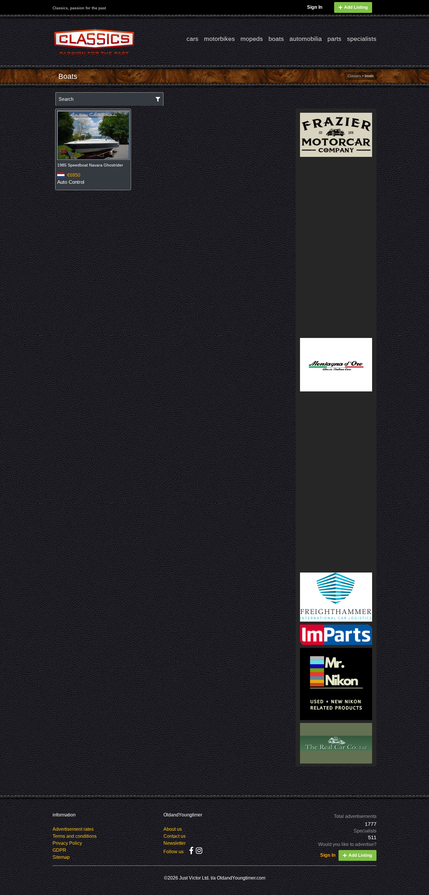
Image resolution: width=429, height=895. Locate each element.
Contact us (174, 836)
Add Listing (356, 7)
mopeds (251, 38)
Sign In (314, 7)
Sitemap (61, 857)
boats (276, 38)
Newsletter (174, 843)
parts (334, 38)
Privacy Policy (67, 843)
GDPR (59, 850)
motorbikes (219, 38)
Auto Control (70, 182)
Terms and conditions (75, 836)
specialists (361, 38)
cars (192, 38)
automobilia (306, 38)
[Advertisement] (336, 247)
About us (172, 829)
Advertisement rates (73, 829)
